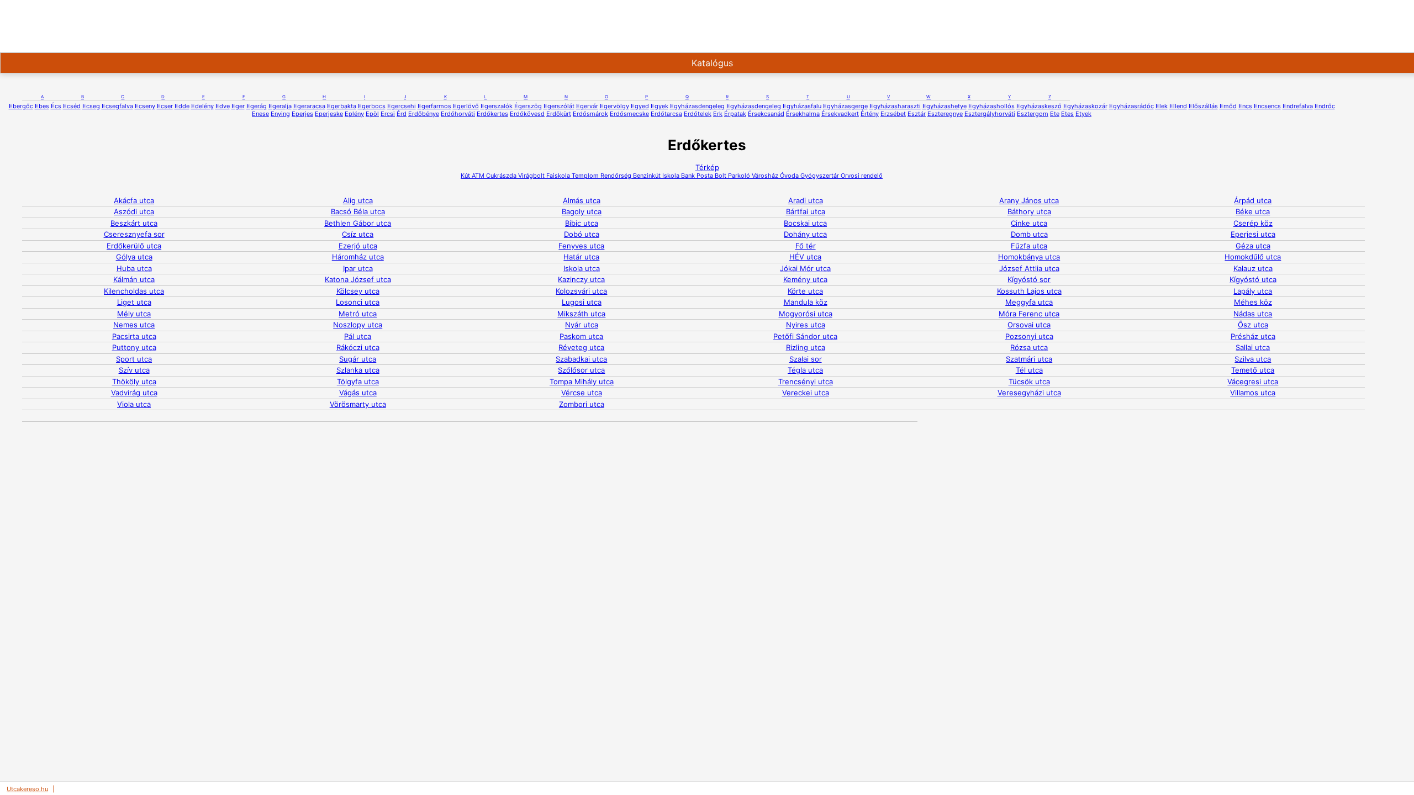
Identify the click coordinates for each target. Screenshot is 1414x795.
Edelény (202, 106)
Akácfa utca (134, 200)
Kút (465, 175)
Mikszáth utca (581, 313)
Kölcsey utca (357, 291)
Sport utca (134, 358)
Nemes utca (134, 324)
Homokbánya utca (1029, 256)
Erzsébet (893, 114)
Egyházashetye (944, 106)
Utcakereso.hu (27, 789)
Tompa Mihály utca (582, 381)
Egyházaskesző (1039, 106)
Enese (260, 114)
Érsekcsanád (766, 114)
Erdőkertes (492, 114)
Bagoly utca (582, 211)
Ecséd (72, 106)
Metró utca (358, 313)
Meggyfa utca (1029, 302)
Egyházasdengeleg (697, 106)
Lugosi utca (582, 302)
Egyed (640, 106)
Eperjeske (329, 114)
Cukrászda (500, 175)
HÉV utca (805, 256)
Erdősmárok (590, 114)
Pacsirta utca (134, 336)
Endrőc (1325, 106)
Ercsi (388, 114)
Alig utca (358, 200)
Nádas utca (1252, 313)
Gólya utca (134, 256)
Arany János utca (1029, 200)
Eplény (354, 114)
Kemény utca (805, 279)
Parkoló (738, 175)
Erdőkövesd (527, 114)
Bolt (719, 175)
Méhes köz (1253, 302)
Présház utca (1253, 336)
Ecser (165, 106)
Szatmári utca (1029, 358)
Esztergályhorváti (989, 114)
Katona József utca (358, 279)
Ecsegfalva (117, 106)
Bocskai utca (805, 223)
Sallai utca (1253, 347)
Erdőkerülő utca (134, 245)
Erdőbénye (423, 114)
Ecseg (91, 106)
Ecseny (145, 106)
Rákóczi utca (357, 347)
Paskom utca (581, 336)
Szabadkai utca (581, 358)
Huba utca (134, 268)
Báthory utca (1029, 211)
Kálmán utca (134, 279)
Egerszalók (497, 106)
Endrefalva (1298, 106)
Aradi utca (805, 200)
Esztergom (1032, 114)
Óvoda (788, 175)
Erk (717, 114)
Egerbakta (341, 106)
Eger (238, 106)
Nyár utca (581, 324)
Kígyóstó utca (1253, 279)
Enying (280, 114)
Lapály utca (1252, 291)
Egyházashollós (991, 106)
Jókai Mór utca (805, 268)
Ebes (42, 106)
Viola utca (134, 404)
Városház (764, 175)
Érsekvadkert (840, 114)
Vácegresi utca (1252, 381)
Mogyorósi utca (805, 313)
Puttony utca (134, 347)
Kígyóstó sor (1029, 279)
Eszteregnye (945, 114)
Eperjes (302, 114)
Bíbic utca (581, 223)
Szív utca (134, 369)
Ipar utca (358, 268)
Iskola (670, 175)
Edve (222, 106)
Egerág (256, 106)
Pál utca (357, 336)
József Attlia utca (1029, 268)
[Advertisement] (356, 25)
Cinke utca (1029, 223)
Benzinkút (646, 175)
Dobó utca (581, 234)
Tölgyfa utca (358, 381)
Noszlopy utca (357, 324)
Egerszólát (559, 106)
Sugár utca (357, 358)
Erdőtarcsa (666, 114)
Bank (687, 175)
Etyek (1083, 114)
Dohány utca (805, 234)
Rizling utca (805, 347)
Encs (1245, 106)
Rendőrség (615, 175)
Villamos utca (1252, 392)
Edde (182, 106)
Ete (1054, 114)
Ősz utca (1253, 324)
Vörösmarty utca (358, 404)
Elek (1162, 106)
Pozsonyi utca (1029, 336)
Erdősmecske (629, 114)
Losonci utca (357, 302)
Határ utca (581, 256)
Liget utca (134, 302)
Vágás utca (358, 392)
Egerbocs (372, 106)
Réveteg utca (581, 347)
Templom (584, 175)
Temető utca (1252, 369)
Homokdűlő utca (1253, 256)
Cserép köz (1253, 223)
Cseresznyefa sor (134, 234)
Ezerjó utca (358, 245)
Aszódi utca (134, 211)
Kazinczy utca (581, 279)
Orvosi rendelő (861, 175)
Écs (56, 106)
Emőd (1228, 106)
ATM (477, 175)
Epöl (372, 114)
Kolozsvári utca (581, 291)
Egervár (587, 106)
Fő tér (805, 245)
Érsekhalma (803, 114)
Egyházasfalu (802, 106)
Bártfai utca (805, 211)
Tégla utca (805, 369)
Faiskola (557, 175)
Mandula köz (805, 302)
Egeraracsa (309, 106)
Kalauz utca (1253, 268)
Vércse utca (581, 392)
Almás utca (581, 200)
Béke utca (1253, 211)
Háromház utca (358, 256)
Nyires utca (805, 324)
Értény (870, 114)
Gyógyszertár (819, 175)
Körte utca (805, 291)
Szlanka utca (357, 369)
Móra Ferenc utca (1029, 313)
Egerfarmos (434, 106)
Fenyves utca (581, 245)
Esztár (917, 114)
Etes (1067, 114)
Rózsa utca (1029, 347)
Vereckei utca (805, 392)
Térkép (707, 167)
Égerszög (528, 106)
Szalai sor (805, 358)
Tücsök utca (1029, 381)
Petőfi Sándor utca (805, 336)
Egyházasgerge (845, 106)
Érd (402, 114)
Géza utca (1253, 245)
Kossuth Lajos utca (1029, 291)
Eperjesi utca (1253, 234)
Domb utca (1029, 234)
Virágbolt (530, 175)
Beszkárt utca (133, 223)
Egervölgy (614, 106)
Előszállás (1203, 106)
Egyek (659, 106)
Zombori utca (581, 404)
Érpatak (735, 114)
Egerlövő (466, 106)
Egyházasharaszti (895, 106)
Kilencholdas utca (134, 291)
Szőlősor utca (581, 369)
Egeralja (280, 106)
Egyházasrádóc (1131, 106)
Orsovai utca (1029, 324)
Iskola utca (581, 268)
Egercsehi (401, 106)
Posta (704, 175)
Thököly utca (134, 381)
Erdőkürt (558, 114)
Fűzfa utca (1029, 245)
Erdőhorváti (458, 114)
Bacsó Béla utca (358, 211)
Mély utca (134, 313)
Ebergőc (21, 106)
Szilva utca (1252, 358)
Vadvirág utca (134, 392)
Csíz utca (357, 234)
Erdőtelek (697, 114)
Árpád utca (1252, 200)
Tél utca (1029, 369)
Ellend (1178, 106)
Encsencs (1267, 106)
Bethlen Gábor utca (357, 223)
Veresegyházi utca (1029, 392)
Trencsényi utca (805, 381)
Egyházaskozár (1085, 106)
